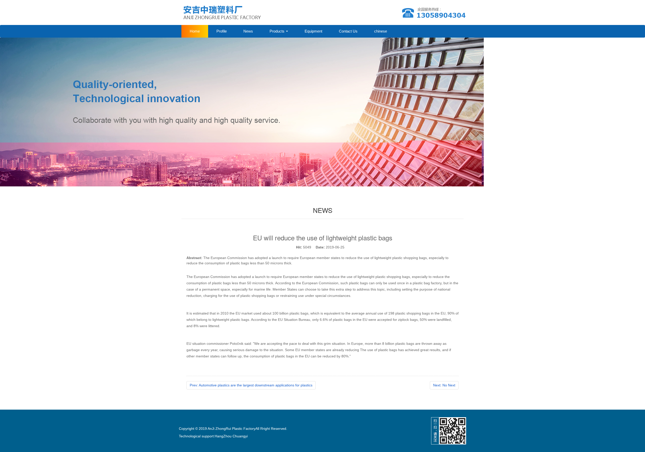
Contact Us (348, 31)
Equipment (313, 31)
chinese (380, 31)
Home (195, 31)
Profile (221, 31)
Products (277, 31)
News (248, 31)
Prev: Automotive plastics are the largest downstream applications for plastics (251, 385)
